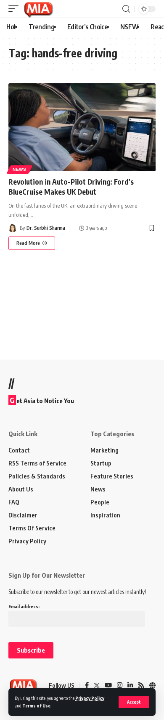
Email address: (24, 606)
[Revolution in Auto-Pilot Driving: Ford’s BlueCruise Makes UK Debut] (82, 127)
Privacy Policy (89, 698)
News (19, 169)
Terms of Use (36, 705)
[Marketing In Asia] (38, 9)
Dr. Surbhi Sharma (45, 228)
